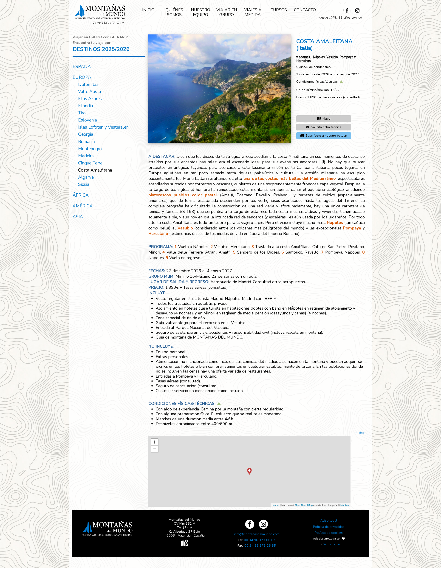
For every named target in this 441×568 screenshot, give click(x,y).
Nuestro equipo (200, 12)
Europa (82, 77)
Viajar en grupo (226, 12)
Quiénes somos (174, 12)
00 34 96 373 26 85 (260, 545)
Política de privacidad (329, 526)
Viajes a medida (252, 12)
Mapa (326, 118)
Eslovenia (87, 120)
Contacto (305, 10)
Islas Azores (90, 99)
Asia (78, 217)
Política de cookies (329, 532)
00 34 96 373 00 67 (259, 540)
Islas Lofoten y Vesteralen (103, 127)
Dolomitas (88, 85)
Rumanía (86, 142)
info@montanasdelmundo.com (256, 534)
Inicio (148, 10)
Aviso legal (328, 520)
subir (360, 432)
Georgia (85, 134)
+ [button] (154, 442)
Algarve (86, 177)
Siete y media (331, 544)
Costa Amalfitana (95, 170)
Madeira (86, 156)
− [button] (154, 449)
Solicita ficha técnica (326, 127)
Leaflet (275, 505)
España (82, 67)
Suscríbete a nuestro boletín (326, 135)
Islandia (85, 106)
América (83, 206)
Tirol (82, 113)
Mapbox (344, 505)
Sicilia (83, 184)
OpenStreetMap (304, 505)
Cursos (279, 10)
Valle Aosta (89, 92)
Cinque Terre (90, 163)
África (81, 195)
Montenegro (90, 149)
